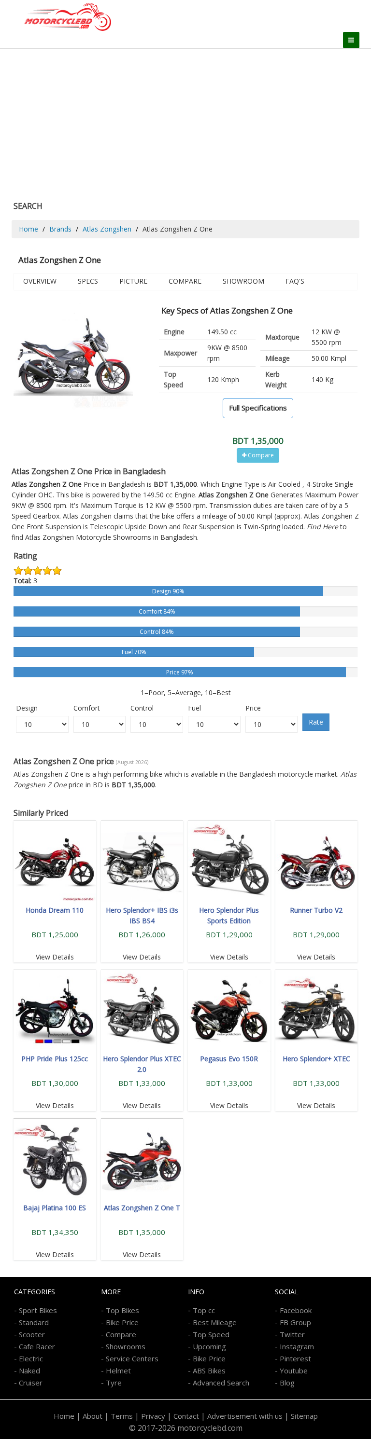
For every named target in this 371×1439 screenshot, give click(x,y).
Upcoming (209, 1346)
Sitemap (304, 1416)
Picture (133, 281)
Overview (40, 281)
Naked (29, 1370)
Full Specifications (258, 407)
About (92, 1416)
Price (253, 708)
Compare (185, 281)
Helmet (118, 1370)
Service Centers (132, 1358)
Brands (60, 228)
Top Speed (211, 1334)
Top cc (204, 1310)
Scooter (32, 1334)
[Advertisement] (185, 121)
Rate (316, 721)
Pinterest (295, 1358)
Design (27, 708)
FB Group (295, 1322)
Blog (287, 1382)
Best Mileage (215, 1322)
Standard (34, 1322)
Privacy (153, 1416)
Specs (88, 281)
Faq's (294, 281)
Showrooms (125, 1346)
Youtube (294, 1370)
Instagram (297, 1346)
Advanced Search (221, 1382)
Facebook (296, 1310)
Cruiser (31, 1382)
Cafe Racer (37, 1346)
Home (28, 228)
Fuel (194, 708)
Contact (186, 1416)
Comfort (86, 708)
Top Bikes (122, 1310)
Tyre (114, 1382)
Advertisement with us (245, 1416)
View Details (55, 956)
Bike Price (122, 1322)
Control (142, 708)
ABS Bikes (209, 1370)
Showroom (243, 281)
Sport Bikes (38, 1310)
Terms (122, 1416)
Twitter (292, 1334)
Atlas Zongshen (107, 228)
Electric (31, 1358)
